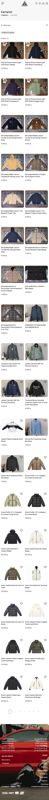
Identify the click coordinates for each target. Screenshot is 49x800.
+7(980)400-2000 (41, 746)
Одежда (44, 767)
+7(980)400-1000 (8, 746)
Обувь (45, 763)
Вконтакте (6, 760)
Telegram (5, 763)
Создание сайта (8, 786)
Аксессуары (42, 770)
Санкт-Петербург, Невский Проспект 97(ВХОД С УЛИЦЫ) (9, 741)
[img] (47, 3)
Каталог (44, 760)
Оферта (44, 781)
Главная (4, 15)
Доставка (43, 777)
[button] (36, 3)
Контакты (43, 774)
